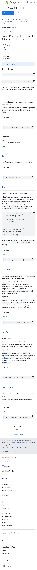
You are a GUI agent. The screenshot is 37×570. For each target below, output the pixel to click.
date (4, 156)
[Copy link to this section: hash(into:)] (12, 270)
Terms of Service (7, 525)
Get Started (8, 13)
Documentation (8, 21)
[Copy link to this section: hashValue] (12, 332)
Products (9, 19)
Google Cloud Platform (8, 547)
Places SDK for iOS (16, 8)
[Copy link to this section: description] (13, 187)
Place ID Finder (6, 487)
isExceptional (7, 387)
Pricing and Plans (7, 516)
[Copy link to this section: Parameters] (11, 136)
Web (3, 505)
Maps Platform (21, 2)
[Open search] (28, 2)
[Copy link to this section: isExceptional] (14, 388)
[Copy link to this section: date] (7, 156)
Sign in (32, 2)
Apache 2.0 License (29, 444)
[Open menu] (3, 2)
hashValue (6, 332)
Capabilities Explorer (8, 484)
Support (4, 522)
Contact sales (22, 13)
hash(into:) (6, 270)
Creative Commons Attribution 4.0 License (23, 442)
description (6, 187)
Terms (3, 561)
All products (5, 553)
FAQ (3, 481)
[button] (18, 64)
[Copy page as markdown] (20, 39)
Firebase (4, 544)
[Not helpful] (16, 27)
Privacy (9, 561)
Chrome (4, 541)
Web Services (6, 508)
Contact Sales (6, 519)
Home (3, 19)
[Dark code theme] (33, 73)
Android (4, 499)
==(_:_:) (4, 96)
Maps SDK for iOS (7, 490)
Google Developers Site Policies (21, 446)
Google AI (4, 550)
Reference (7, 24)
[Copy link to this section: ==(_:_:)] (9, 96)
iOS (3, 8)
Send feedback (9, 32)
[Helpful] (13, 27)
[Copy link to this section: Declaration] (11, 118)
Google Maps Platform (21, 19)
